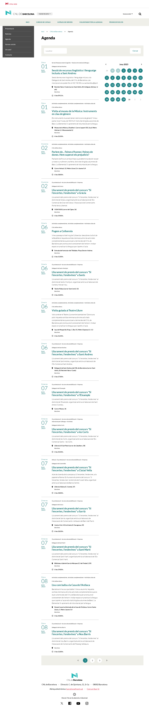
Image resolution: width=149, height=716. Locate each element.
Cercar (135, 51)
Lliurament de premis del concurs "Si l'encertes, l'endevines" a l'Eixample (71, 393)
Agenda (8, 39)
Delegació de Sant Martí (58, 543)
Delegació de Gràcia (57, 186)
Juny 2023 (123, 64)
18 (140, 85)
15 (124, 85)
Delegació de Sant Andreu (59, 66)
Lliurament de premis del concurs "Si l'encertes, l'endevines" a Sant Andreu (72, 353)
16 (129, 85)
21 (118, 92)
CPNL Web (13, 4)
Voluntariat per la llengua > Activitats (62, 421)
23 (129, 92)
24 (135, 92)
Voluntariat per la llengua (90, 22)
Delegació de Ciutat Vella (59, 463)
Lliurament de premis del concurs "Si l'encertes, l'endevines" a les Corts (71, 430)
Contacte (8, 55)
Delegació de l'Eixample (58, 388)
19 (107, 92)
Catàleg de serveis (65, 22)
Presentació (9, 29)
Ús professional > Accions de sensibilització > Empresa (67, 182)
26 (107, 99)
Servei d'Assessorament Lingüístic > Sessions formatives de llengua (70, 63)
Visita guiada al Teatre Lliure (67, 310)
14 (118, 85)
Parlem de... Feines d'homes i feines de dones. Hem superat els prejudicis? (72, 153)
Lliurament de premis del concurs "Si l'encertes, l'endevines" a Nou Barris (71, 633)
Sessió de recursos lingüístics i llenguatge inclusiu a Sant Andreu (74, 72)
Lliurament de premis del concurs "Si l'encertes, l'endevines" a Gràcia (71, 191)
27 (112, 99)
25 (140, 92)
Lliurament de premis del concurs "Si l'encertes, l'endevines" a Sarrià (71, 510)
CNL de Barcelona (57, 107)
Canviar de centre (44, 14)
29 (124, 99)
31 (118, 70)
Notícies (8, 34)
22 (124, 92)
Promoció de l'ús (116, 22)
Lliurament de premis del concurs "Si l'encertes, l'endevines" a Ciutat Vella (72, 469)
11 (140, 78)
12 (107, 85)
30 (112, 70)
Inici (27, 22)
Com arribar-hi (93, 689)
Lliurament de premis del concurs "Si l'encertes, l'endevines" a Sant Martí (71, 548)
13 (112, 85)
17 (135, 85)
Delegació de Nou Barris (59, 627)
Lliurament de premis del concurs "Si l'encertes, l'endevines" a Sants (71, 273)
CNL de (23, 14)
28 (118, 99)
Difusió (54, 460)
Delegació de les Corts (58, 425)
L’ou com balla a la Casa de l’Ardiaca (71, 585)
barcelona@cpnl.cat (74, 689)
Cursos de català (43, 22)
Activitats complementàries (59, 103)
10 (135, 78)
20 (112, 92)
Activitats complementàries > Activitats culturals (81, 103)
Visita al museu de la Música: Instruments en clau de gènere (74, 112)
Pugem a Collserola (62, 231)
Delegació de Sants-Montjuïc (60, 268)
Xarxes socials (127, 14)
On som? (8, 50)
